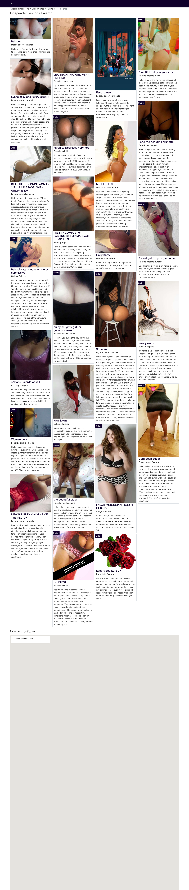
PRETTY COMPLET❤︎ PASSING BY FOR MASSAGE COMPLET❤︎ (72, 236)
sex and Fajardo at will (25, 382)
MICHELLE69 (104, 184)
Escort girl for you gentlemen (157, 258)
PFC (12, 3)
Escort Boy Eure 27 (108, 570)
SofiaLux (101, 349)
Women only (19, 439)
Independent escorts (19, 9)
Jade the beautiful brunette (156, 141)
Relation (16, 41)
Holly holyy (103, 255)
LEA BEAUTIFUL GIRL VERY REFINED (71, 76)
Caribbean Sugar (149, 458)
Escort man (103, 92)
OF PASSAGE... (63, 582)
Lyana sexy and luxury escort (30, 96)
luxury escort (147, 343)
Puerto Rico (52, 9)
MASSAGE (60, 420)
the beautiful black (66, 499)
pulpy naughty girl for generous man (67, 328)
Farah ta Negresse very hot (71, 147)
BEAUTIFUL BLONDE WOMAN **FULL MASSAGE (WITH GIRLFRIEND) (30, 187)
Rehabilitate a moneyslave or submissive (29, 271)
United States (38, 9)
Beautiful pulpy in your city (156, 72)
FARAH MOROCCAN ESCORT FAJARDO (114, 506)
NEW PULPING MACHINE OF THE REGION (29, 516)
